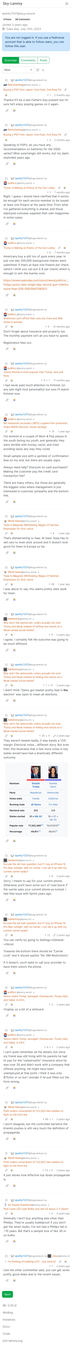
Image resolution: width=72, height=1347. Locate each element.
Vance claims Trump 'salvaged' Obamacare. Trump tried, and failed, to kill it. (35, 998)
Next (7, 1294)
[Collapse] (6, 80)
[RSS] (43, 70)
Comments (28, 60)
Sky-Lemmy (12, 3)
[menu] (66, 3)
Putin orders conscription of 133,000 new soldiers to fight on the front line (33, 1112)
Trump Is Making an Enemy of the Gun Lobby (29, 187)
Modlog (8, 1312)
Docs (6, 1326)
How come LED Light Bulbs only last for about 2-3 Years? (36, 1208)
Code (6, 1333)
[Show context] (65, 89)
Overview (10, 60)
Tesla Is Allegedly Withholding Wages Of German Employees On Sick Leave (31, 526)
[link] (6, 95)
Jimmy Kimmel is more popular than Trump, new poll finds (33, 373)
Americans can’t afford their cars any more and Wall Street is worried (32, 320)
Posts (43, 60)
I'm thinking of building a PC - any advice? (32, 1261)
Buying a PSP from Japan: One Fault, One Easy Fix (32, 89)
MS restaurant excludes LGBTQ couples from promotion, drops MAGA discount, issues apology (35, 425)
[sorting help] (37, 70)
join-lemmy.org (13, 1340)
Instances (9, 1319)
